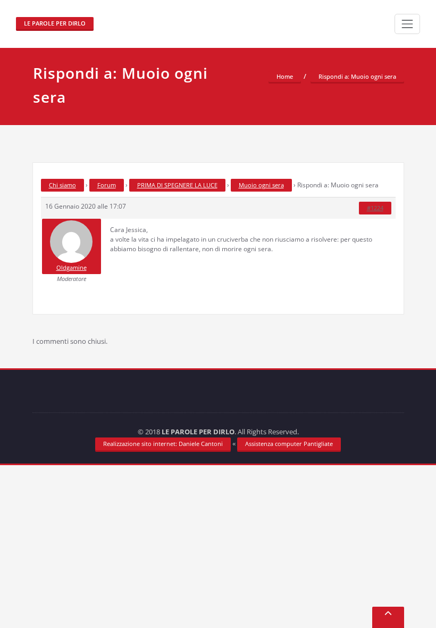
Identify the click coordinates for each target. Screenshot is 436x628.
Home (284, 76)
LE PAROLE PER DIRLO (55, 23)
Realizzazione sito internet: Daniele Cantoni (163, 444)
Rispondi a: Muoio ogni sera (357, 76)
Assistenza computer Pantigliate (289, 444)
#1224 (375, 208)
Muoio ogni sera (261, 185)
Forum (106, 185)
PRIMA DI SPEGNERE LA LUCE (177, 185)
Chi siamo (62, 185)
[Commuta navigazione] (407, 24)
